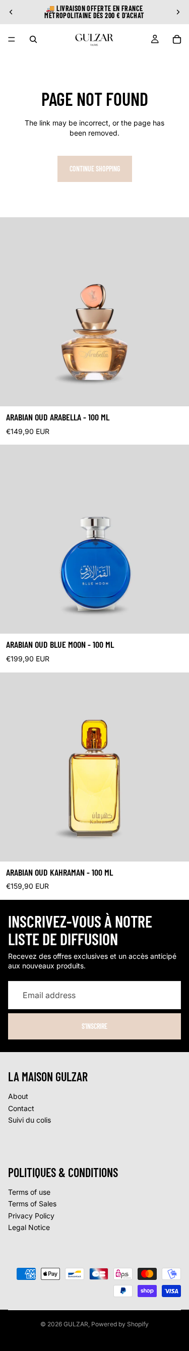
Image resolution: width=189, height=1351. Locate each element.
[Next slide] (178, 12)
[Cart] (177, 39)
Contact (21, 1108)
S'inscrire (94, 1026)
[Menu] (11, 39)
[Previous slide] (11, 12)
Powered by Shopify (120, 1324)
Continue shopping (95, 168)
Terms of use (29, 1192)
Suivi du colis (29, 1120)
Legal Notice (29, 1227)
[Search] (33, 39)
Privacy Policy (31, 1215)
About (18, 1096)
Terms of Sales (32, 1203)
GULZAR (76, 1324)
